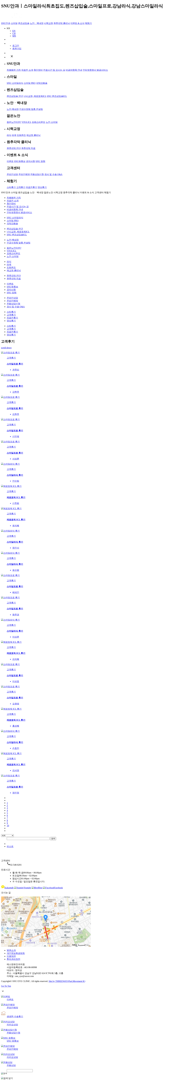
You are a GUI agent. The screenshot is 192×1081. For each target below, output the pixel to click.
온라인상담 (12, 174)
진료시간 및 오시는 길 (54, 70)
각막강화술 (41, 83)
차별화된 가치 (14, 70)
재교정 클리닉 (33, 135)
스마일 (14, 23)
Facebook (58, 887)
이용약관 (11, 956)
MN (14, 36)
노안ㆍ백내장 (36, 23)
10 (8, 825)
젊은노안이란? (14, 122)
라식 (9, 135)
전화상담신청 (37, 174)
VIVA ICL (26, 122)
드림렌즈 (21, 135)
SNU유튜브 (19, 161)
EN (13, 31)
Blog (40, 887)
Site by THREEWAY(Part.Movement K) (67, 981)
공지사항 (30, 161)
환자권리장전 (13, 959)
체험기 (88, 23)
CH (14, 33)
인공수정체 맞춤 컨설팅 (31, 109)
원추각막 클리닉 (62, 23)
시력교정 (48, 23)
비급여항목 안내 (74, 70)
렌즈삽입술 (23, 23)
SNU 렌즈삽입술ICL (57, 96)
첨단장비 (38, 70)
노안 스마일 (52, 122)
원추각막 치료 (28, 148)
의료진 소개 (27, 70)
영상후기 (42, 187)
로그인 (15, 45)
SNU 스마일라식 (15, 83)
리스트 (10, 846)
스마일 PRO (30, 83)
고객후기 (20, 187)
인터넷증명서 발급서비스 (95, 70)
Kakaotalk (9, 887)
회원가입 (16, 48)
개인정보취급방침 (16, 953)
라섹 (14, 135)
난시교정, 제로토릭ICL (35, 96)
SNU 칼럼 (40, 161)
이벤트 (10, 161)
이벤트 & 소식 (77, 23)
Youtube (27, 887)
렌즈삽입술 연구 (15, 96)
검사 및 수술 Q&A (53, 174)
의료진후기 (31, 187)
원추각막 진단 (14, 148)
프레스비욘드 (38, 122)
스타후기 (11, 187)
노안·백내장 (13, 109)
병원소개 (11, 950)
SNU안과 (5, 23)
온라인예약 (24, 174)
